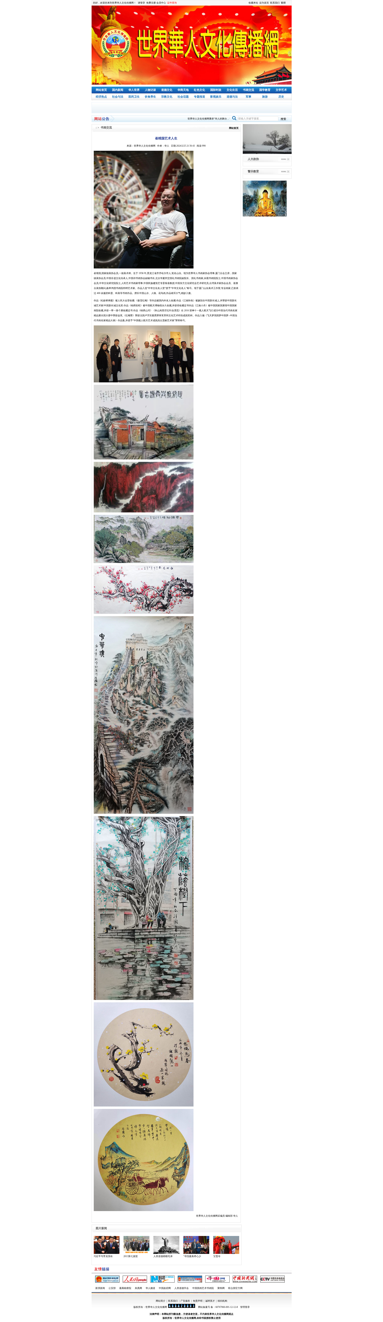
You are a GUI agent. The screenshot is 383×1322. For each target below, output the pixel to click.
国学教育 (264, 89)
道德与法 (232, 96)
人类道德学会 (181, 1288)
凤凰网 (138, 1288)
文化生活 (232, 89)
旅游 (265, 96)
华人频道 (150, 1288)
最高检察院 (125, 1288)
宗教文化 (166, 96)
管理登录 (245, 1307)
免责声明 (197, 1300)
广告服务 (185, 1300)
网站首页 (101, 89)
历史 (281, 96)
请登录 (141, 2)
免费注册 (151, 2)
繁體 (283, 2)
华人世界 (134, 89)
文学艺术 (281, 89)
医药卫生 (134, 96)
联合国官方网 (235, 1288)
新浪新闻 (100, 1288)
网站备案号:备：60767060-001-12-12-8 (218, 1307)
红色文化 (199, 89)
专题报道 (199, 96)
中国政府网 (165, 1288)
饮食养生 (150, 96)
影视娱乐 (215, 96)
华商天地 (183, 89)
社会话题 (183, 96)
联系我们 (275, 2)
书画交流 (248, 89)
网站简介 (160, 1300)
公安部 (112, 1288)
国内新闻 (117, 89)
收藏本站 (253, 2)
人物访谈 (150, 89)
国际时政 (215, 89)
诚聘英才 (210, 1300)
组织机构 (222, 1300)
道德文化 (166, 89)
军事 (248, 96)
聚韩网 (221, 1288)
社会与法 (117, 96)
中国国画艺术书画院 (203, 1288)
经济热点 (101, 96)
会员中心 (161, 2)
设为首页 (264, 2)
